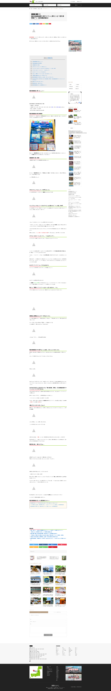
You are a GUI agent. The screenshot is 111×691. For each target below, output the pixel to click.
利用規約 (51, 687)
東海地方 (57, 671)
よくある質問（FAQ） (55, 687)
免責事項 (55, 688)
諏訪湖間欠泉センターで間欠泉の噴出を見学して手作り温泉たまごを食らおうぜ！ (44, 503)
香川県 (36, 657)
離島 (30, 661)
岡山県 (34, 656)
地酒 (69, 647)
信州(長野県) (37, 651)
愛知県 (36, 652)
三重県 (38, 652)
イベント (57, 655)
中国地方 (57, 675)
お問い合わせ (57, 688)
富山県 (34, 650)
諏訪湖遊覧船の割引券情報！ (37, 63)
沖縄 (30, 660)
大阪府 (36, 655)
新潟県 (32, 651)
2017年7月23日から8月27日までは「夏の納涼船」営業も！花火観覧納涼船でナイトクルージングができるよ (75, 211)
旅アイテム (63, 652)
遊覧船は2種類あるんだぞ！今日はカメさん (40, 75)
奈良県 (34, 655)
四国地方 (57, 676)
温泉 (62, 647)
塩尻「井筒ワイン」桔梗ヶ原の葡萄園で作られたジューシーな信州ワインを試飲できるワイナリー (47, 530)
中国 (30, 656)
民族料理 (70, 651)
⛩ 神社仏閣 (71, 86)
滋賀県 (41, 655)
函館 (32, 647)
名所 (62, 651)
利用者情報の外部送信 (49, 671)
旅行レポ (57, 652)
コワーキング (64, 655)
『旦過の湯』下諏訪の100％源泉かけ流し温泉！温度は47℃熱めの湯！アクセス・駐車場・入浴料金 (47, 535)
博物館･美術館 (70, 650)
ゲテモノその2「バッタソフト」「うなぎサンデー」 (41, 70)
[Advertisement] (48, 49)
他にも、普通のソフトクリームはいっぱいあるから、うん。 (43, 73)
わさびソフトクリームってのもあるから (74, 202)
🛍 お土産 (77, 88)
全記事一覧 (48, 675)
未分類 (76, 655)
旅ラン (76, 650)
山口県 (41, 656)
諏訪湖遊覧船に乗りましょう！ (38, 61)
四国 (30, 657)
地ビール (76, 647)
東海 (30, 652)
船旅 (75, 652)
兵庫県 (43, 655)
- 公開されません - (33, 621)
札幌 (33, 647)
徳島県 (34, 657)
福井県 (36, 650)
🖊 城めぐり (77, 86)
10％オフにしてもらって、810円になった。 (40, 66)
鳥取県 (36, 656)
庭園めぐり (57, 650)
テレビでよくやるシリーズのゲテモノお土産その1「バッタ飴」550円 (44, 68)
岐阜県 (34, 652)
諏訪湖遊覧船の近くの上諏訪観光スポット (74, 216)
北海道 (30, 647)
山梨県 (34, 651)
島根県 (38, 656)
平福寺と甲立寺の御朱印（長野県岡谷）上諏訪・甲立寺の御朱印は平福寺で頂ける (44, 536)
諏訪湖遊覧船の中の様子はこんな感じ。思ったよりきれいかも (43, 77)
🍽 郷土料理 (71, 88)
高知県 (38, 657)
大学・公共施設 (64, 650)
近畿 (30, 655)
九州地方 (57, 677)
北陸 (30, 650)
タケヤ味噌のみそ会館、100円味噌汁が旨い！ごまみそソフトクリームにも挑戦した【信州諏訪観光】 (47, 504)
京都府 (32, 655)
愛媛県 (32, 657)
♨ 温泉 (70, 84)
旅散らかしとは (79, 1)
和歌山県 (39, 655)
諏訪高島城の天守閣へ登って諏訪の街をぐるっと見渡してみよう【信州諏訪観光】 (44, 506)
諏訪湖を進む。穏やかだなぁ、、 (38, 83)
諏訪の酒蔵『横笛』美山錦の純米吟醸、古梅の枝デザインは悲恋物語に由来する (44, 533)
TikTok (69, 655)
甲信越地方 (57, 670)
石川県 (32, 650)
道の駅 (57, 651)
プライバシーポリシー (49, 670)
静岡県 (32, 652)
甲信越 (30, 651)
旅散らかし (55, 685)
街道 (56, 647)
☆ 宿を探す (77, 84)
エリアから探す (73, 1)
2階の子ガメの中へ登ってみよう (38, 81)
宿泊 (75, 651)
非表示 (50, 58)
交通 (69, 652)
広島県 (32, 656)
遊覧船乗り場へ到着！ (72, 194)
